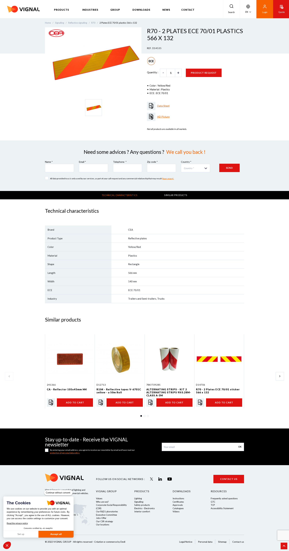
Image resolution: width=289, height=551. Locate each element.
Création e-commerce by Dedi (109, 541)
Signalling (138, 501)
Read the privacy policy (17, 523)
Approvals (178, 505)
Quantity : (152, 72)
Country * (186, 161)
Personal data (205, 541)
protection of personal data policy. (65, 453)
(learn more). (168, 178)
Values (99, 498)
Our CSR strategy (104, 521)
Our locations (102, 524)
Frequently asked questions (224, 498)
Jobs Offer (101, 518)
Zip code (152, 161)
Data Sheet (163, 105)
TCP (213, 505)
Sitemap (222, 541)
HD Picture (163, 116)
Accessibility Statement (222, 508)
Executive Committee (106, 515)
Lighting (138, 498)
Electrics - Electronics (144, 508)
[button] (7, 545)
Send (229, 167)
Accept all (56, 534)
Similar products (175, 195)
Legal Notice (185, 541)
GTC (213, 501)
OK (240, 446)
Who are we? (102, 501)
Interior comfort (142, 511)
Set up (20, 534)
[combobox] (195, 168)
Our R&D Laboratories (107, 511)
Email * (82, 161)
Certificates (178, 501)
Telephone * (120, 161)
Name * (49, 161)
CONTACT (188, 9)
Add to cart (75, 402)
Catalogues (178, 508)
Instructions (178, 498)
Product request (204, 72)
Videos (176, 511)
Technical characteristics (119, 195)
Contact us (228, 479)
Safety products (142, 505)
